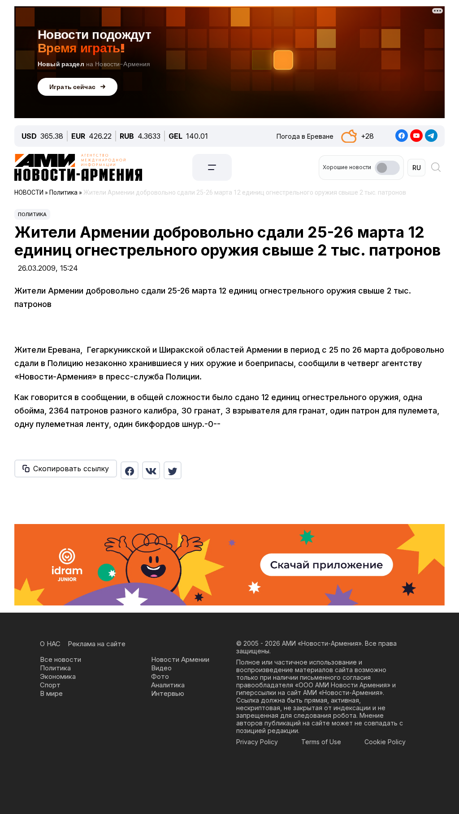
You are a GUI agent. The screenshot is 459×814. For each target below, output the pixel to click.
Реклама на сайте (97, 643)
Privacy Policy (257, 742)
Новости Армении (180, 659)
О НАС (50, 643)
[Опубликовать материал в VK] (151, 470)
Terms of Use (321, 742)
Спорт (50, 685)
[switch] (387, 168)
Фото (160, 676)
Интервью (167, 693)
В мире (51, 693)
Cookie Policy (385, 742)
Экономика (58, 676)
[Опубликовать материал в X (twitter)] (173, 470)
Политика (32, 214)
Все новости (60, 659)
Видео (161, 668)
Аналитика (168, 685)
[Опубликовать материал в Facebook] (129, 470)
